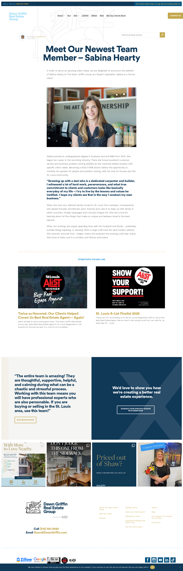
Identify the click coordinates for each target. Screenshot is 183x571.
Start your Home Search (135, 512)
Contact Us (156, 522)
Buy (69, 15)
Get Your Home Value (116, 15)
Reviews (102, 518)
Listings (85, 15)
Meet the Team (105, 514)
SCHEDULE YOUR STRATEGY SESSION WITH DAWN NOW (136, 410)
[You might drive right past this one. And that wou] (69, 464)
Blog (102, 15)
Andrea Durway (40, 37)
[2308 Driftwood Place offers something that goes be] (23, 464)
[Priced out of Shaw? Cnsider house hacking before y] (114, 464)
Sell (75, 15)
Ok (152, 567)
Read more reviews (25, 420)
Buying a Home (131, 508)
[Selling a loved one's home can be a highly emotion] (160, 464)
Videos (94, 15)
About (60, 15)
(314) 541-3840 (22, 4)
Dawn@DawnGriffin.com (50, 532)
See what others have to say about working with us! (158, 4)
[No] (180, 567)
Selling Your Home (132, 516)
